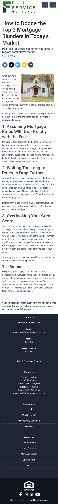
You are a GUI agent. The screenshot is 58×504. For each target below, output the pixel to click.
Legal (29, 409)
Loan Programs (29, 442)
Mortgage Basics (29, 454)
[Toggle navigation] (53, 5)
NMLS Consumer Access (29, 361)
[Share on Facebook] (5, 65)
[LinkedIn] (31, 494)
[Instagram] (26, 494)
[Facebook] (20, 494)
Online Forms (29, 459)
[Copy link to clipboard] (30, 65)
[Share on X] (11, 65)
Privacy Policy (29, 415)
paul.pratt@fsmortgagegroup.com (29, 393)
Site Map (29, 426)
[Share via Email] (24, 65)
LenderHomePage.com (37, 500)
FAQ (29, 465)
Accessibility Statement (29, 420)
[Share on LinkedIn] (18, 65)
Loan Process (29, 448)
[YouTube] (37, 494)
